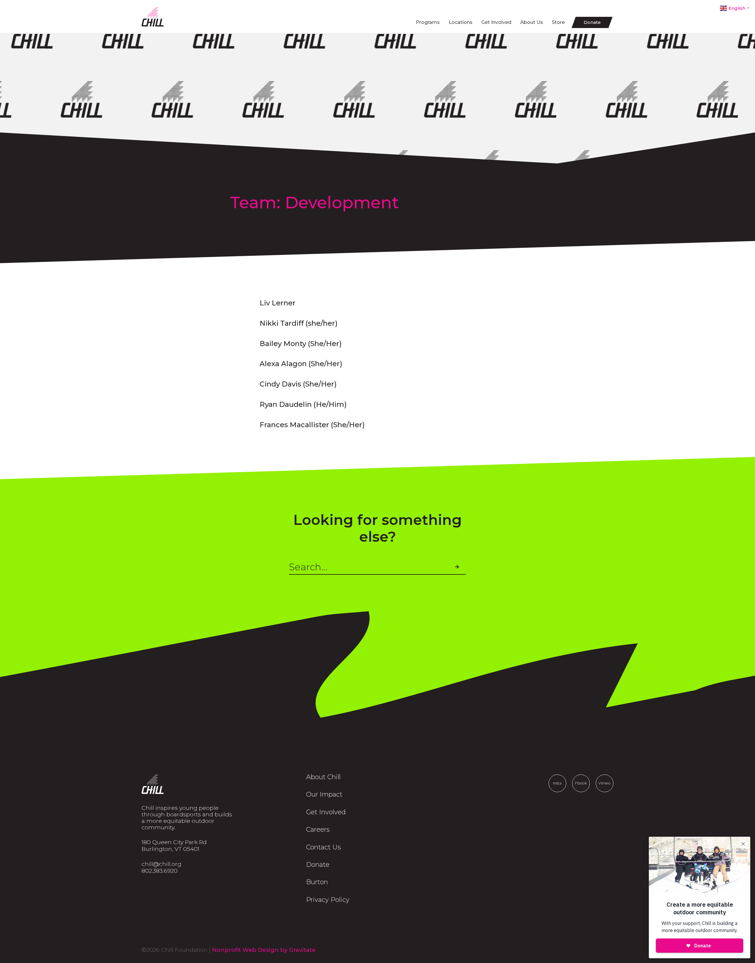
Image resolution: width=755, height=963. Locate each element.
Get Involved (496, 22)
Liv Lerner (278, 303)
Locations (460, 22)
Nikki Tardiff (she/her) (299, 323)
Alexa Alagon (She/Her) (301, 363)
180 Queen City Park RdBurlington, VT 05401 (174, 845)
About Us (531, 22)
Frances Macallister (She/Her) (312, 424)
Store (558, 22)
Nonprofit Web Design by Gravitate (264, 949)
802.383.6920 (160, 870)
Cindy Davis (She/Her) (298, 384)
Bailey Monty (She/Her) (301, 343)
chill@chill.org (161, 863)
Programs (428, 22)
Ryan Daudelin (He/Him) (303, 404)
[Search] (457, 567)
